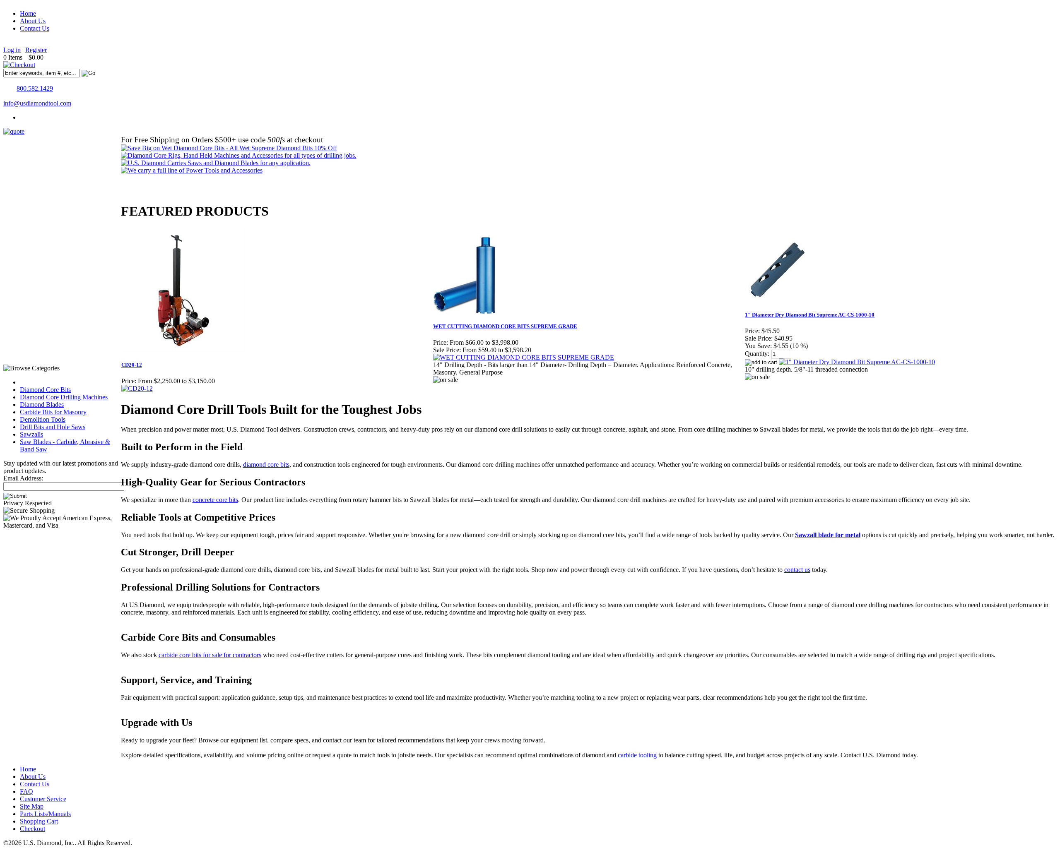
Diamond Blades (42, 404)
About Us (33, 20)
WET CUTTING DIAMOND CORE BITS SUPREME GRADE (505, 326)
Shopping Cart (39, 821)
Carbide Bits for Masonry (53, 411)
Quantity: (757, 353)
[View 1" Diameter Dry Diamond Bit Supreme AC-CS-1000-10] (857, 361)
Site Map (31, 806)
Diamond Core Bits (45, 389)
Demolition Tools (42, 419)
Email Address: (23, 478)
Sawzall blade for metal (827, 534)
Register (36, 49)
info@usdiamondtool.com (37, 103)
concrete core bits (215, 499)
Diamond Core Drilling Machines (64, 397)
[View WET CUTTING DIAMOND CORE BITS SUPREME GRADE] (523, 357)
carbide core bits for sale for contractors (210, 654)
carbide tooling (637, 755)
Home (28, 13)
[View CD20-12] (137, 388)
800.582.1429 (35, 88)
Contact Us (34, 28)
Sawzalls (31, 434)
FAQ (26, 791)
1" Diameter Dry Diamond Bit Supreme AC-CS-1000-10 (809, 315)
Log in (12, 49)
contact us (797, 569)
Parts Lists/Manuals (45, 813)
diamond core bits (266, 464)
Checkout (32, 828)
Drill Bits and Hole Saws (52, 426)
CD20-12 (131, 365)
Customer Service (43, 798)
